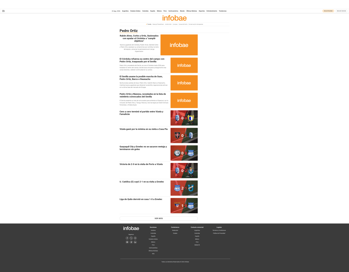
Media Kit (197, 245)
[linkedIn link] (135, 242)
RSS (153, 253)
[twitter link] (131, 238)
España (152, 11)
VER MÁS (159, 218)
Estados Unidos (135, 11)
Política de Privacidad (219, 233)
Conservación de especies (196, 24)
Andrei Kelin (168, 24)
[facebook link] (127, 238)
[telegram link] (131, 242)
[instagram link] (135, 238)
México (159, 11)
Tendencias (222, 11)
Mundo (182, 11)
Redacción (175, 230)
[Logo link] (174, 17)
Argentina (125, 11)
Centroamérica (173, 11)
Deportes (202, 11)
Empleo (175, 233)
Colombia (145, 11)
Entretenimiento (212, 11)
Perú (165, 11)
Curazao (175, 24)
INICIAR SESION (341, 11)
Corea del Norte (183, 24)
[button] (3, 11)
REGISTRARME (328, 11)
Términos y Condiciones (219, 230)
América (153, 230)
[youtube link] (127, 242)
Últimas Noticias (191, 11)
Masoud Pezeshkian (158, 24)
